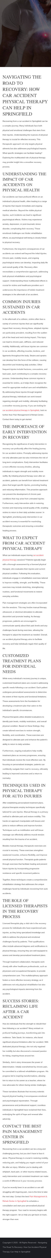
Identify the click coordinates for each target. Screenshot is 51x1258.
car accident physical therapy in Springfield (21, 410)
